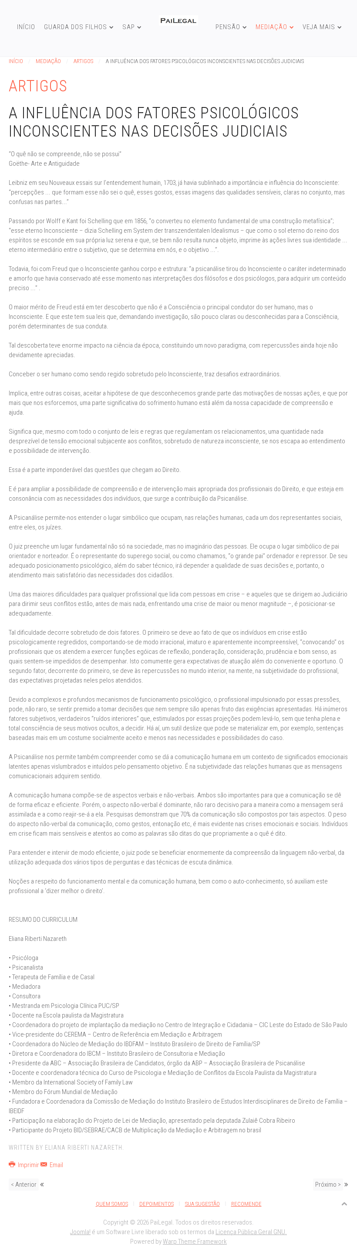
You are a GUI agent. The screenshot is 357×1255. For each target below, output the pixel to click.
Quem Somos (112, 1204)
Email (55, 1165)
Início (26, 27)
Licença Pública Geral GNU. (251, 1232)
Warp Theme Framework (195, 1241)
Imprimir (28, 1165)
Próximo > (328, 1184)
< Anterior (24, 1184)
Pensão (228, 27)
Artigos (83, 61)
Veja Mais (319, 27)
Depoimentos (156, 1204)
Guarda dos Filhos (75, 27)
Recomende (246, 1204)
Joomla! (80, 1232)
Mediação (271, 27)
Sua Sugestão (202, 1204)
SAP (128, 27)
